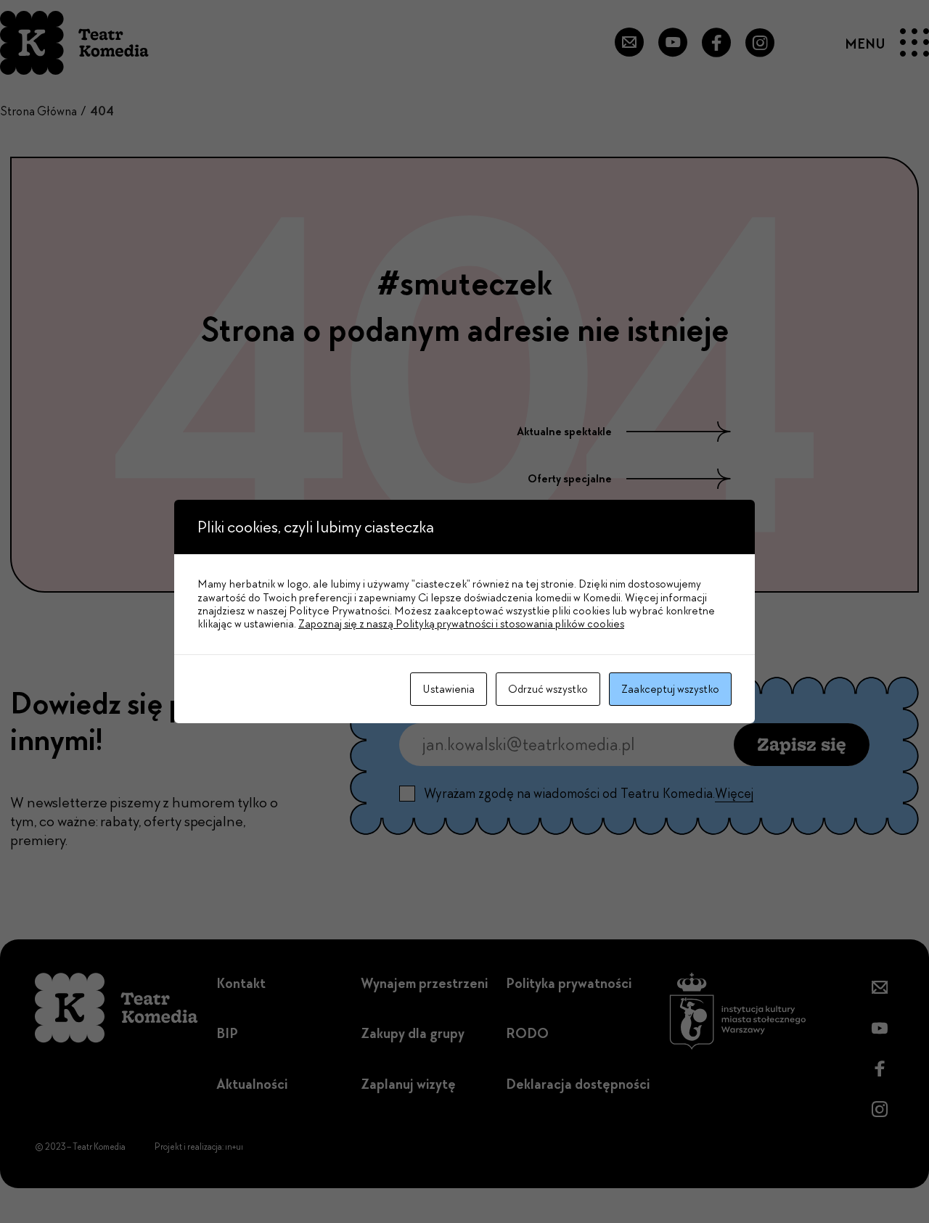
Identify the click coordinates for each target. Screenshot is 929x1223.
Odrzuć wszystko (548, 689)
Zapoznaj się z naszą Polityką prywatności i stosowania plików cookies (461, 624)
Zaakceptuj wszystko (670, 689)
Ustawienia (448, 689)
